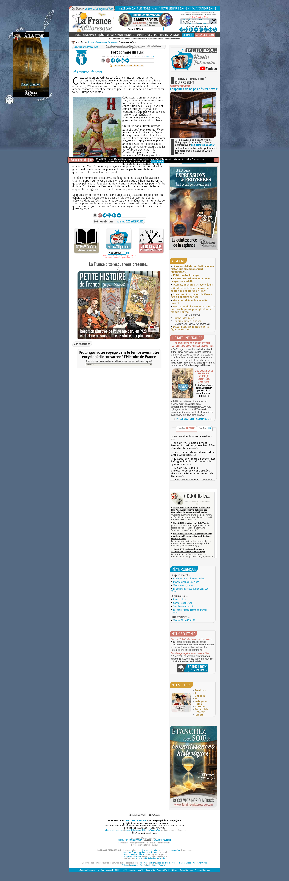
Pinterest (199, 712)
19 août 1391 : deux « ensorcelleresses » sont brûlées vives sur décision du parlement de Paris (192, 472)
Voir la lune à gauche (183, 585)
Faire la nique (179, 599)
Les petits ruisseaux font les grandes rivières (189, 611)
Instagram (200, 701)
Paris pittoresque (186, 870)
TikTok (198, 704)
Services (206, 870)
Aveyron (162, 865)
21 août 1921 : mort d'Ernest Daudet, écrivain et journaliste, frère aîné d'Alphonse (193, 445)
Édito (78, 35)
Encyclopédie (94, 870)
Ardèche (125, 865)
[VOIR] (154, 8)
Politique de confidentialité (159, 843)
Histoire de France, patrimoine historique (139, 852)
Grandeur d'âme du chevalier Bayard (189, 302)
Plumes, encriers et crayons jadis (193, 284)
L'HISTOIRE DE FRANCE (135, 820)
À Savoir (175, 35)
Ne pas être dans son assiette (192, 436)
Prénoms (198, 870)
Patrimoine (161, 35)
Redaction (149, 56)
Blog (102, 870)
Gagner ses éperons (182, 603)
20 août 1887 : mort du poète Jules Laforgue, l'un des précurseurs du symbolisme (193, 461)
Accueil (91, 42)
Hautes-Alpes (185, 863)
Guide (89, 35)
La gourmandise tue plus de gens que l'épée (189, 590)
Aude (155, 865)
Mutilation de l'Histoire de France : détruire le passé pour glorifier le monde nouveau (193, 309)
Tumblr (198, 714)
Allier (152, 863)
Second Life (201, 709)
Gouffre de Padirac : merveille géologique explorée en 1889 (190, 289)
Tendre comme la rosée (187, 321)
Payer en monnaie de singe (186, 582)
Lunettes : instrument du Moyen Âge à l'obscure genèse (191, 296)
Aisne (146, 863)
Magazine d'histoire (132, 856)
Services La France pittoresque (131, 843)
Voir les (184, 620)
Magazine (83, 870)
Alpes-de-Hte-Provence (166, 863)
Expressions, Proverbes (106, 42)
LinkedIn (199, 695)
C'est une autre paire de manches (189, 578)
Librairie (175, 870)
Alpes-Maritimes (200, 863)
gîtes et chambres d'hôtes (134, 854)
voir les (130, 221)
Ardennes (134, 865)
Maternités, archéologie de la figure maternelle (190, 328)
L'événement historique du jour (144, 845)
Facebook (200, 690)
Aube (149, 865)
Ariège (143, 865)
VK (195, 698)
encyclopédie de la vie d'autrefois (150, 858)
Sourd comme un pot (183, 606)
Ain (141, 863)
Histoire (124, 35)
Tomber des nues (183, 318)
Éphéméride (105, 35)
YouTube (199, 706)
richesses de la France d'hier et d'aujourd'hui (161, 850)
